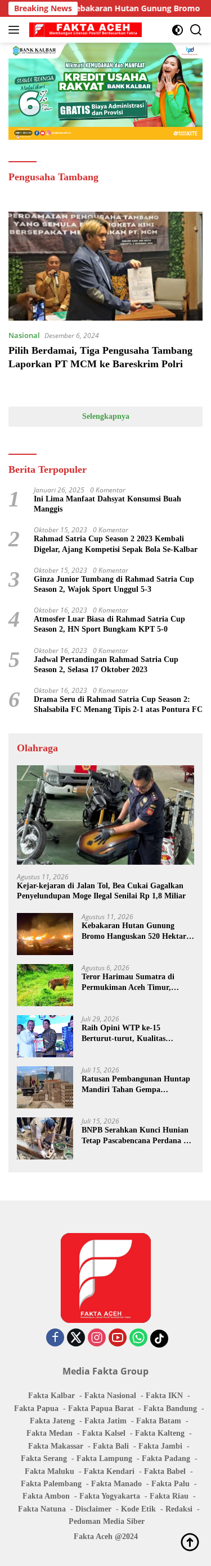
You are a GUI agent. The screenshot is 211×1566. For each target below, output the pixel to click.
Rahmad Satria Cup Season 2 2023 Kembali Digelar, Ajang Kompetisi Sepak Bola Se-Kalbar (115, 544)
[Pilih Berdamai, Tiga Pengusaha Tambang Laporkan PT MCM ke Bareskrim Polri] (105, 266)
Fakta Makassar (55, 1446)
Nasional (24, 335)
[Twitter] (76, 1338)
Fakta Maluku (49, 1471)
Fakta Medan (49, 1433)
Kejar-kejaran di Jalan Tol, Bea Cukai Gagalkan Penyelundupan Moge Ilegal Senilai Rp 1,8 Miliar (101, 891)
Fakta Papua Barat (101, 1408)
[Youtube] (118, 1338)
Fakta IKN (164, 1395)
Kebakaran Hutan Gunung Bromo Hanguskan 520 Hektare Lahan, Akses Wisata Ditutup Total (136, 931)
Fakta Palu (170, 1484)
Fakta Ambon (46, 1496)
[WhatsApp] (138, 1338)
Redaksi (178, 1509)
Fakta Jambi (160, 1446)
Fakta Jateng (52, 1421)
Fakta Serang (44, 1458)
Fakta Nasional (110, 1395)
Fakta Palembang (51, 1484)
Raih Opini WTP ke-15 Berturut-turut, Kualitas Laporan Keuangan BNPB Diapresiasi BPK (126, 1033)
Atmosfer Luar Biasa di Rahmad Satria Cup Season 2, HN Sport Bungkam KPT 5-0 (109, 624)
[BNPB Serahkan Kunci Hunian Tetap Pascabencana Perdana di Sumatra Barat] (45, 1138)
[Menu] (16, 29)
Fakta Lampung (104, 1458)
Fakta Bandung (170, 1408)
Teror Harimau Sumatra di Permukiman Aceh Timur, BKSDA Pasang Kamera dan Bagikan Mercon (130, 982)
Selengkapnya (105, 416)
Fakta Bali (111, 1446)
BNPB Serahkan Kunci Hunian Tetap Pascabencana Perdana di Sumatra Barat (136, 1135)
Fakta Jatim (105, 1421)
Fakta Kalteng (160, 1433)
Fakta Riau (169, 1496)
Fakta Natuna (42, 1509)
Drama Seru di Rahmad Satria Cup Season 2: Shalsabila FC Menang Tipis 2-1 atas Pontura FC (118, 704)
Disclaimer (93, 1509)
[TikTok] (159, 1339)
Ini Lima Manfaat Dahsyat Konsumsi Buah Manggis (107, 504)
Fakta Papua (36, 1408)
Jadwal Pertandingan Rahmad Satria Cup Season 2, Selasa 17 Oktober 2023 (106, 664)
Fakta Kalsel (103, 1433)
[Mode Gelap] (177, 30)
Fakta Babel (165, 1471)
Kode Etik (138, 1509)
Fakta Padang (166, 1458)
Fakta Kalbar (51, 1395)
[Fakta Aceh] (84, 29)
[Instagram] (97, 1338)
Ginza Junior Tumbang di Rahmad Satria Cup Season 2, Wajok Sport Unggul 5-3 (114, 584)
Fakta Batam (158, 1421)
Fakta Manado (116, 1484)
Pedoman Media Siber (107, 1521)
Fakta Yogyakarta (109, 1496)
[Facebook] (55, 1338)
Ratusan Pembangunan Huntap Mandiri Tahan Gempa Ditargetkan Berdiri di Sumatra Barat (136, 1084)
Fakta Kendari (109, 1471)
